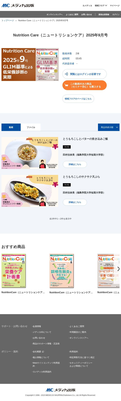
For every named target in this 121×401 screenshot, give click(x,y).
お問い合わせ (86, 14)
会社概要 (37, 351)
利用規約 (74, 351)
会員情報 (37, 326)
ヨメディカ (87, 5)
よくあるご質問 (72, 14)
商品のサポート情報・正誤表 (46, 343)
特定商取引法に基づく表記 (82, 357)
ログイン (116, 14)
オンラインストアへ (55, 14)
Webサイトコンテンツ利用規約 (46, 364)
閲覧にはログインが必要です (85, 74)
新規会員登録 (104, 14)
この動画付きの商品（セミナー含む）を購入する (85, 85)
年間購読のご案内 (78, 332)
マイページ (115, 5)
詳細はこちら (75, 164)
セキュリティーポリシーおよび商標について (81, 364)
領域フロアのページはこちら (78, 99)
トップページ (7, 20)
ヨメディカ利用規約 (42, 372)
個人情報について (41, 357)
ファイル (31, 127)
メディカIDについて (42, 332)
